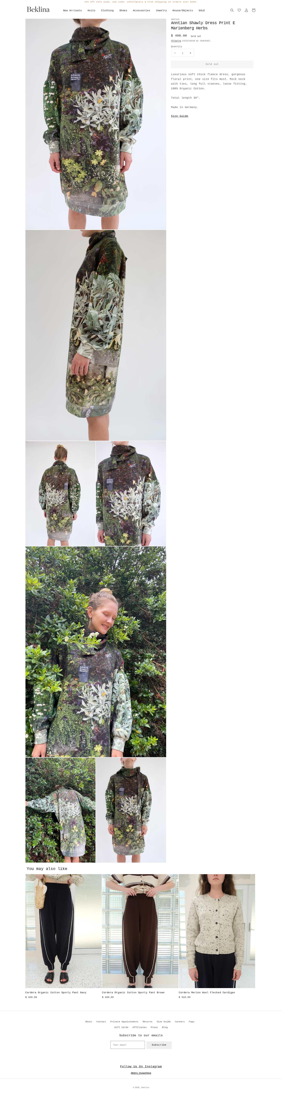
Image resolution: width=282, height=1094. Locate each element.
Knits (91, 10)
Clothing (107, 10)
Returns (147, 1021)
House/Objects (182, 10)
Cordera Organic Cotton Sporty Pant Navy (55, 992)
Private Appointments (124, 1021)
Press (154, 1027)
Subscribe (159, 1045)
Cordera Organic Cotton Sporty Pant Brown (133, 992)
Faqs (191, 1021)
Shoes (123, 10)
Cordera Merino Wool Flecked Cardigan (207, 992)
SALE (202, 10)
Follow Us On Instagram (141, 1066)
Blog (165, 1027)
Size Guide (179, 116)
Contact (101, 1021)
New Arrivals (72, 10)
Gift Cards (121, 1027)
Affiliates (140, 1027)
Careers (180, 1021)
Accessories (141, 10)
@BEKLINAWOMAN (141, 1073)
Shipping (176, 41)
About (88, 1021)
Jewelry (161, 10)
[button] (232, 10)
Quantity (176, 46)
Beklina (145, 1087)
